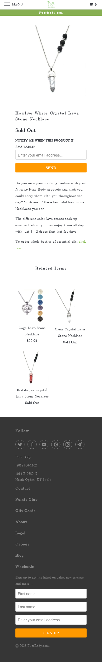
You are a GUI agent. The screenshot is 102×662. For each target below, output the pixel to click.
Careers (22, 544)
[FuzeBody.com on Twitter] (20, 444)
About (21, 522)
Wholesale (24, 566)
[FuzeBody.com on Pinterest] (56, 444)
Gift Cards (25, 511)
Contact (22, 488)
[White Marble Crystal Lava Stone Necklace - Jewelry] (51, 61)
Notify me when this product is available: (44, 144)
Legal (20, 533)
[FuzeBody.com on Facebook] (33, 444)
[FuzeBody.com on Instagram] (68, 444)
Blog (19, 555)
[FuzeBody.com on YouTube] (44, 444)
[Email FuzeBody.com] (80, 444)
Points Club (26, 499)
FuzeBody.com (38, 645)
